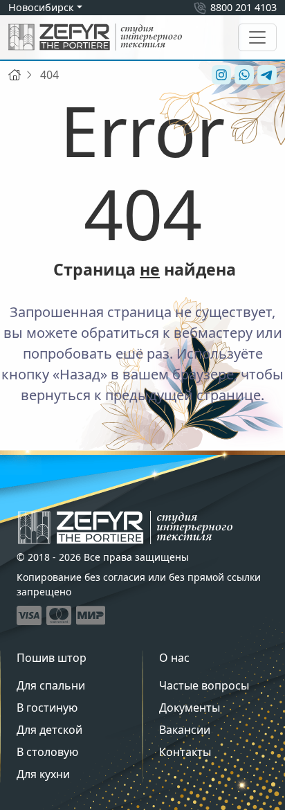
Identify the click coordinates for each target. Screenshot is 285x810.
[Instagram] (219, 75)
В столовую (47, 751)
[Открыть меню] (257, 37)
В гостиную (47, 707)
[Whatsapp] (242, 75)
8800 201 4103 (243, 7)
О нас (174, 657)
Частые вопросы (204, 685)
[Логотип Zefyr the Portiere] (95, 37)
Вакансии (184, 729)
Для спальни (51, 685)
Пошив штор (51, 657)
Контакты (185, 751)
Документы (189, 707)
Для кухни (43, 774)
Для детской (49, 729)
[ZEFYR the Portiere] (125, 527)
